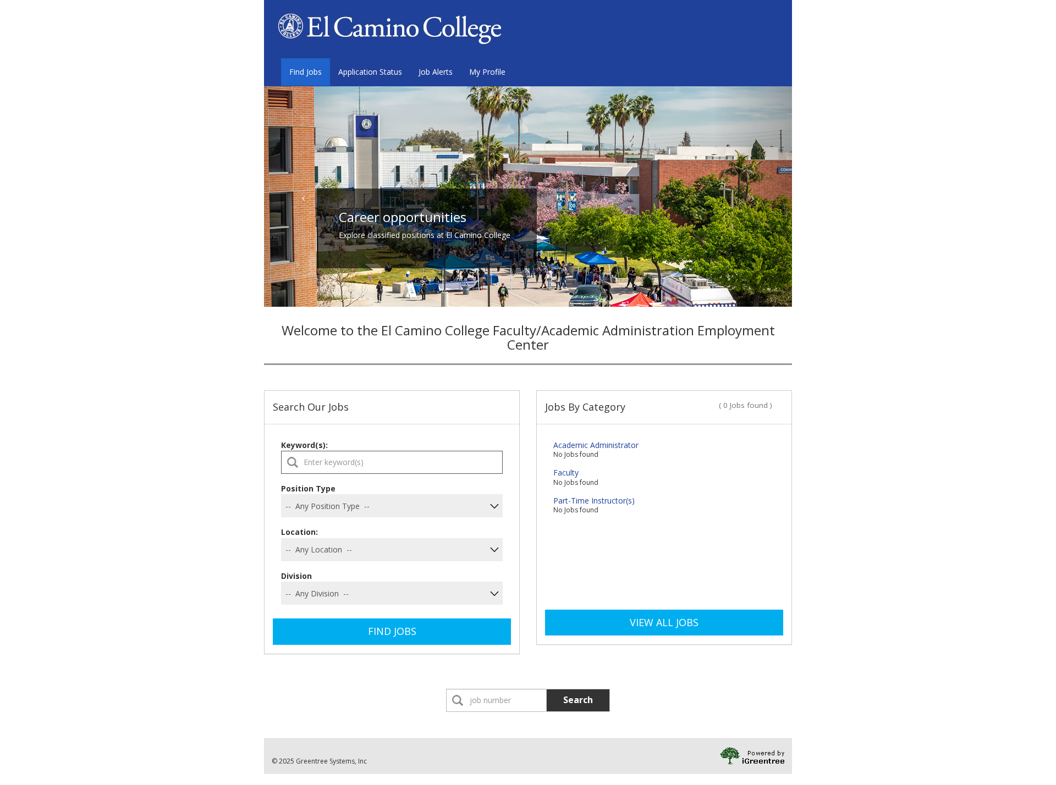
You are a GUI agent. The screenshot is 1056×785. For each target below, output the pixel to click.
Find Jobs (305, 72)
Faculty (566, 472)
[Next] (752, 196)
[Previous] (303, 196)
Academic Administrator (596, 445)
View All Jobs (664, 622)
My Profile (487, 72)
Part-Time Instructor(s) (594, 500)
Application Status (370, 72)
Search (578, 700)
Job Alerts (436, 72)
